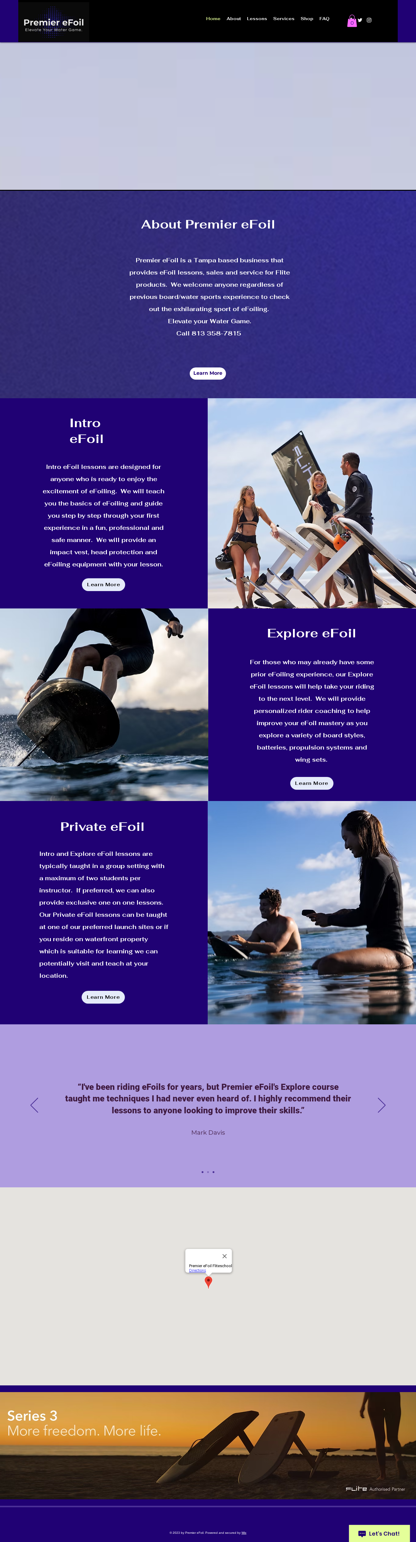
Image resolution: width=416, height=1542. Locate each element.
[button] (352, 21)
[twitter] (360, 20)
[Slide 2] (208, 1172)
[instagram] (369, 20)
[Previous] (34, 1106)
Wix (243, 1532)
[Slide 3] (213, 1172)
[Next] (382, 1106)
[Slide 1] (202, 1172)
